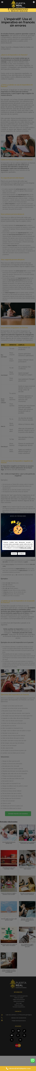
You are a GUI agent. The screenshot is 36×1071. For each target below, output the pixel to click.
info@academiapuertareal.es (19, 9)
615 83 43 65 (24, 11)
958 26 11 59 (15, 11)
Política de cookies (25, 548)
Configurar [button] (21, 553)
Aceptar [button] (14, 553)
